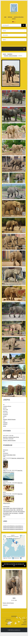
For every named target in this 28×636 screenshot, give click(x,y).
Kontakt (14, 18)
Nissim (11, 510)
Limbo (4, 510)
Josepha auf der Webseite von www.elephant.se (13, 526)
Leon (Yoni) (15, 511)
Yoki (22, 508)
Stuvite (14, 508)
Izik (17, 508)
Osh (7, 510)
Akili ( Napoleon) (21, 511)
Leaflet (11, 556)
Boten (14, 455)
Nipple (19, 508)
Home (5, 17)
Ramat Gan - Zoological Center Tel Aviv (11, 437)
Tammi (11, 508)
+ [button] (5, 537)
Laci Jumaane (15, 513)
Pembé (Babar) (9, 455)
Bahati (4, 482)
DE (14, 22)
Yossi (4, 458)
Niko (14, 510)
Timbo (4, 470)
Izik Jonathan (6, 513)
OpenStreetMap (17, 556)
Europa (4, 54)
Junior (4, 508)
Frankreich (9, 54)
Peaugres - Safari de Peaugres (10, 55)
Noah (10, 513)
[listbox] (14, 30)
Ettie (14, 598)
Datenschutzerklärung (18, 17)
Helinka (7, 508)
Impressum (10, 17)
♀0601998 (18, 510)
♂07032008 (20, 513)
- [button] (5, 539)
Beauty (4, 455)
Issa (9, 510)
